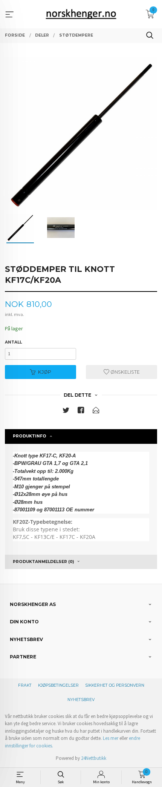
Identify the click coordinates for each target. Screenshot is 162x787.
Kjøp (44, 372)
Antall (13, 342)
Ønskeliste (124, 372)
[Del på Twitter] (66, 411)
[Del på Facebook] (81, 411)
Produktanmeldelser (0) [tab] (43, 561)
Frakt (25, 685)
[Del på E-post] (96, 411)
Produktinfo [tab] (29, 436)
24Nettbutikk (93, 758)
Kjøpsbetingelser (58, 685)
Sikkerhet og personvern (114, 685)
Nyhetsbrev (81, 699)
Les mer (110, 738)
